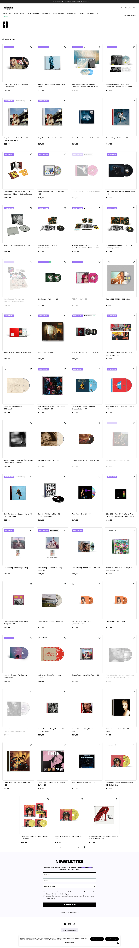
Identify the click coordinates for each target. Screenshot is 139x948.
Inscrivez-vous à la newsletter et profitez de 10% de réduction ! (71, 2)
